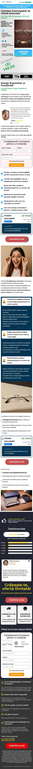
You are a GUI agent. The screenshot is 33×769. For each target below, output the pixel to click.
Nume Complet (6, 148)
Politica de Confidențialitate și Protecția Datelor (19, 766)
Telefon (19, 148)
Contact (5, 766)
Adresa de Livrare (7, 154)
